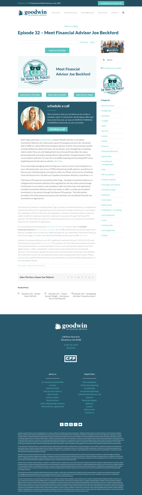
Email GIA (71, 348)
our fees (52, 385)
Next (92, 42)
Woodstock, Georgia (46, 229)
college (105, 120)
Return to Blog (71, 26)
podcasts (106, 195)
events (105, 136)
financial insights (89, 400)
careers (89, 406)
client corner (89, 409)
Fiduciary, (21, 3)
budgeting (106, 110)
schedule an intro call (56, 226)
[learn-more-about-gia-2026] (112, 41)
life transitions (108, 174)
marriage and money (111, 184)
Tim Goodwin (22, 265)
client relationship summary (52, 403)
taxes (104, 220)
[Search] (122, 12)
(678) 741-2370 (71, 345)
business (106, 115)
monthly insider (109, 189)
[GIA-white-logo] (71, 323)
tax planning (89, 388)
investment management (108, 163)
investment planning (89, 391)
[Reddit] (75, 277)
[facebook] (62, 424)
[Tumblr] (82, 277)
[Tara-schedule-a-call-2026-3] (57, 103)
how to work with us (53, 391)
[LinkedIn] (79, 277)
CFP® (28, 3)
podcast (89, 397)
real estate (106, 200)
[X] (72, 277)
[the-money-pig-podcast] (112, 74)
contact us (89, 412)
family (104, 141)
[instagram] (71, 424)
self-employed (108, 215)
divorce (105, 131)
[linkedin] (66, 424)
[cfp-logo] (70, 356)
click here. (84, 235)
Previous (84, 42)
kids (103, 169)
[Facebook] (68, 277)
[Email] (93, 277)
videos (105, 235)
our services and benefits (53, 382)
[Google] (75, 424)
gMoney (89, 403)
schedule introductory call (89, 394)
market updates (109, 179)
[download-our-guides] (111, 68)
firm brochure (52, 400)
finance (105, 146)
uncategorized (108, 230)
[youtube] (80, 424)
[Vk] (89, 277)
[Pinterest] (86, 277)
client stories (52, 394)
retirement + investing (112, 210)
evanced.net (46, 243)
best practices (108, 105)
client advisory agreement (52, 406)
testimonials (107, 225)
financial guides (89, 382)
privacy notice (52, 397)
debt (104, 126)
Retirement (107, 205)
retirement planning (89, 385)
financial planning (110, 151)
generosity (106, 156)
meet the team (52, 388)
